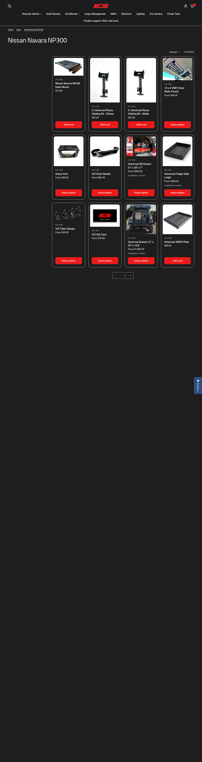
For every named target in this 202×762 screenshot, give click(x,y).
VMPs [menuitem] (113, 13)
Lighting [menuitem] (140, 13)
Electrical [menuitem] (126, 13)
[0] (191, 6)
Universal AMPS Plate (176, 241)
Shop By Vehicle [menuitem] (30, 13)
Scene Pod (61, 173)
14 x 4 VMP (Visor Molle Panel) (174, 90)
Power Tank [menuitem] (173, 13)
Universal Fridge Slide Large (176, 175)
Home (10, 30)
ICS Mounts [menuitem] (71, 13)
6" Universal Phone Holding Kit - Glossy (103, 112)
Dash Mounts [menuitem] (53, 13)
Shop (18, 30)
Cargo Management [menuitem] (95, 13)
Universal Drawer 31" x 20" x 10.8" (141, 243)
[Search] (10, 6)
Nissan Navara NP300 (33, 30)
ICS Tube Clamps (65, 228)
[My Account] (186, 6)
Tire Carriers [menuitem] (156, 13)
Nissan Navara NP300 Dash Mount (67, 85)
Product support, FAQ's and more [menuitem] (101, 20)
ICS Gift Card (99, 234)
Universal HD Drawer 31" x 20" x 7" (139, 165)
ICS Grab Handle (101, 173)
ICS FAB (59, 80)
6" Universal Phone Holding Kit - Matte (138, 112)
